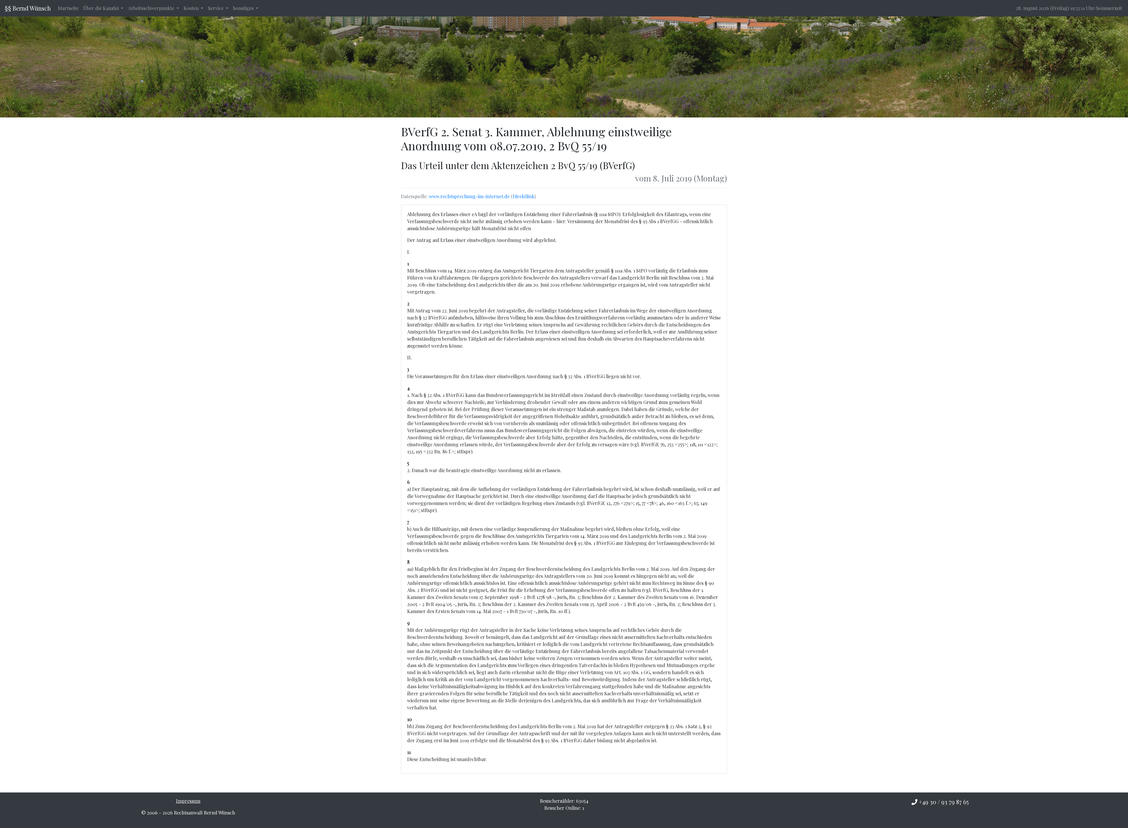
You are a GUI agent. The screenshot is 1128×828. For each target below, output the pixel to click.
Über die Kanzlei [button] (101, 8)
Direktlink (523, 196)
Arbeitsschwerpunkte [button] (151, 8)
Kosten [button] (192, 8)
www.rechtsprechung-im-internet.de (469, 196)
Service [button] (216, 8)
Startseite (68, 8)
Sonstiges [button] (244, 8)
